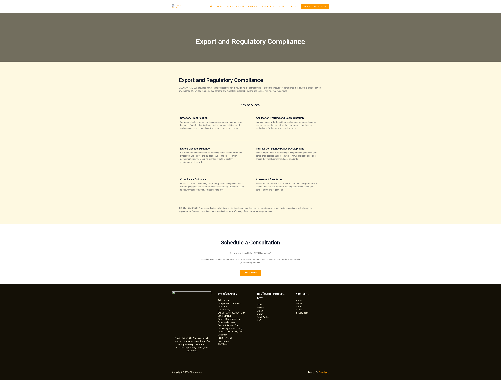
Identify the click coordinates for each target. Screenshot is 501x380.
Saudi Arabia (263, 317)
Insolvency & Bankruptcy (230, 328)
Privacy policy (302, 312)
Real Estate (223, 341)
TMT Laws (223, 344)
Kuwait (260, 307)
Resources (267, 6)
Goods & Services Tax (228, 325)
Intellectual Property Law (230, 331)
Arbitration (223, 300)
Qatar (260, 313)
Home (220, 6)
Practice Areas (234, 6)
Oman (260, 310)
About (281, 6)
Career (299, 306)
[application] (242, 6)
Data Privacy (224, 309)
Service (251, 6)
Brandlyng (324, 372)
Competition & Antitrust (229, 303)
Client (299, 309)
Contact (292, 6)
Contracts (222, 306)
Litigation (222, 334)
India (259, 304)
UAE (259, 320)
